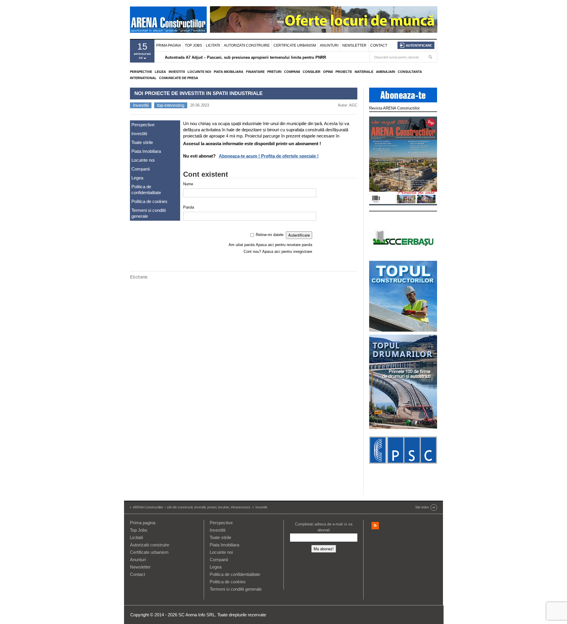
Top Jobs (193, 45)
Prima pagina (168, 45)
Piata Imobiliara (228, 71)
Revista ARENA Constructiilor (394, 108)
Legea (160, 71)
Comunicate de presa (178, 78)
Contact (378, 45)
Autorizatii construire (247, 45)
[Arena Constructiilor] (168, 19)
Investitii (177, 71)
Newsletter (354, 45)
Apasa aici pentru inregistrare (287, 251)
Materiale (364, 71)
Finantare (255, 71)
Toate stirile (142, 142)
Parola (188, 207)
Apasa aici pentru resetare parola (284, 245)
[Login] (415, 45)
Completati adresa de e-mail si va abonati (323, 527)
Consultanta (410, 71)
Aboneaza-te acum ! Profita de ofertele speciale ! (269, 155)
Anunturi (329, 45)
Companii (292, 71)
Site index (422, 507)
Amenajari (385, 71)
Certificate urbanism (294, 45)
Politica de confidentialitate (146, 189)
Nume (188, 184)
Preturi (274, 71)
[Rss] (375, 525)
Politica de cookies (149, 201)
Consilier (311, 71)
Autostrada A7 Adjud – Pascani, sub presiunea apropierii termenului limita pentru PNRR (245, 57)
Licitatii (213, 45)
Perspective (141, 71)
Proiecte (343, 71)
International (143, 78)
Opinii (328, 71)
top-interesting (170, 105)
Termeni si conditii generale (148, 213)
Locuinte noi (199, 71)
